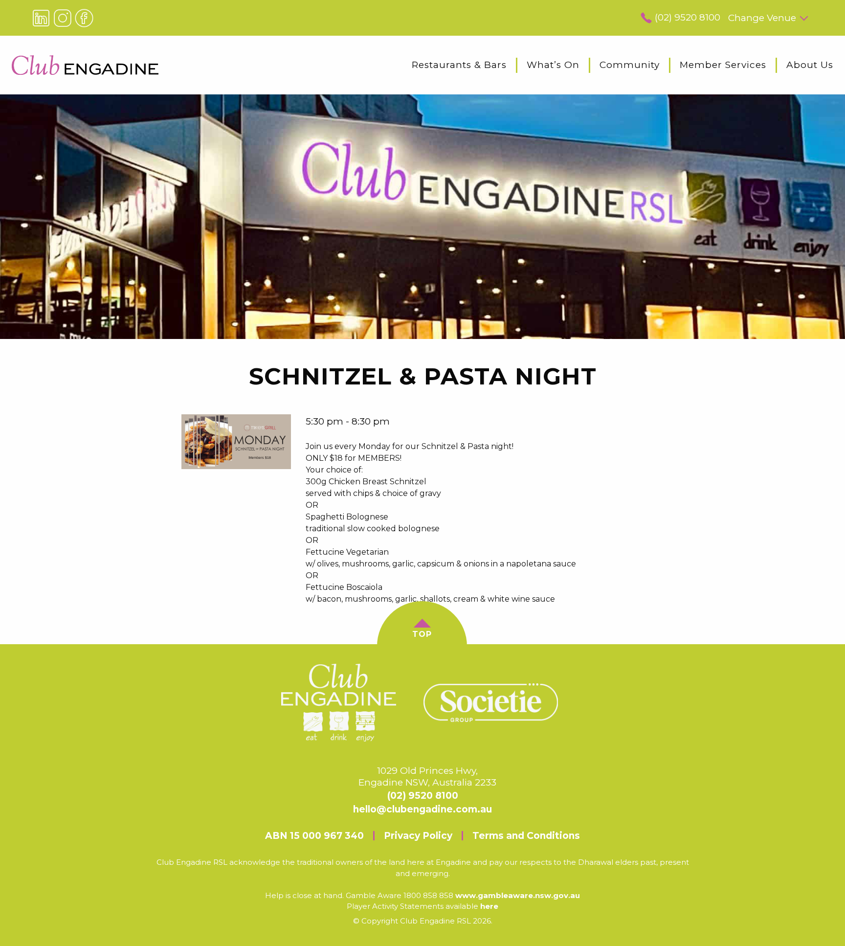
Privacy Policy (418, 835)
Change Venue (762, 17)
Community (630, 64)
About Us (809, 64)
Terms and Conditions (526, 835)
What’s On (553, 64)
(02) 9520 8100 (687, 17)
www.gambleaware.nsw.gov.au (517, 895)
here (489, 906)
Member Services (723, 64)
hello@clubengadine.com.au (422, 809)
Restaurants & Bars (459, 64)
